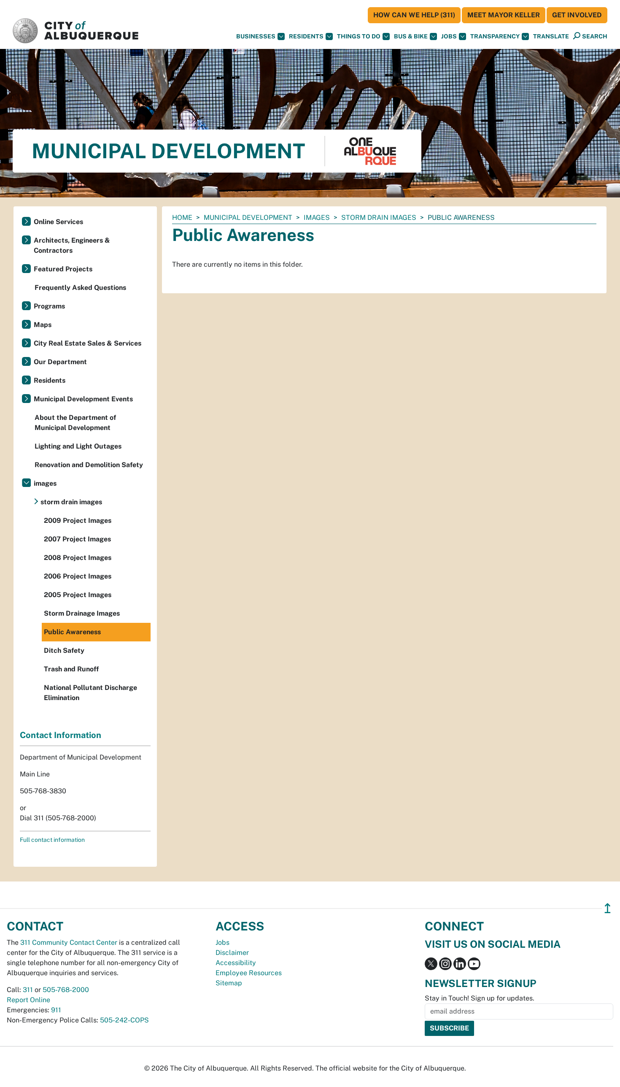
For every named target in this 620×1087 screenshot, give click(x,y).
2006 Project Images (77, 576)
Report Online (28, 1000)
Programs (49, 306)
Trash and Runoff (71, 669)
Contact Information (60, 735)
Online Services (58, 222)
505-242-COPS (124, 1020)
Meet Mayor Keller (503, 15)
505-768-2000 (66, 990)
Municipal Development (248, 218)
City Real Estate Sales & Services (87, 343)
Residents (306, 36)
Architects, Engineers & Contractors (72, 245)
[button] (551, 36)
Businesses (255, 36)
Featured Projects (63, 269)
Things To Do (358, 36)
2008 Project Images (77, 558)
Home (182, 218)
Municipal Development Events (83, 399)
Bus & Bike (411, 36)
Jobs (449, 36)
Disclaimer (232, 953)
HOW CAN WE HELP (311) (414, 15)
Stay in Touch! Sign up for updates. (479, 998)
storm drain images (378, 218)
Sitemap (229, 983)
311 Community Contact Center (68, 942)
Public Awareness (72, 632)
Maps (42, 325)
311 (28, 990)
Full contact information (52, 839)
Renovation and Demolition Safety (89, 465)
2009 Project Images (77, 520)
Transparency (495, 36)
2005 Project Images (77, 595)
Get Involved (577, 15)
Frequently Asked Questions (80, 288)
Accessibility (236, 963)
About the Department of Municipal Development (75, 423)
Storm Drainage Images (82, 613)
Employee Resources (249, 973)
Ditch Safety (64, 650)
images (317, 218)
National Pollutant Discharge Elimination (90, 693)
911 (56, 1010)
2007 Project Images (77, 539)
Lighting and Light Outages (78, 446)
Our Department (60, 362)
